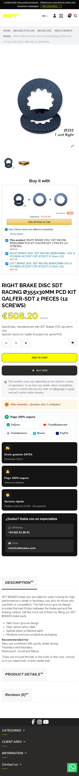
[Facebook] (33, 723)
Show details (16, 234)
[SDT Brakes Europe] (10, 16)
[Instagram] (39, 723)
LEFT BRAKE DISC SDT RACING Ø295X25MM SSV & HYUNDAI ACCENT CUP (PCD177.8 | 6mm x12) (41, 265)
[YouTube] (46, 723)
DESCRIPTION (17, 583)
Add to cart (40, 357)
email (71, 389)
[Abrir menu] (61, 16)
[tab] (39, 583)
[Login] (55, 16)
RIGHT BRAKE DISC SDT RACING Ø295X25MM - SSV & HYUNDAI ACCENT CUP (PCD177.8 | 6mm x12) (42, 255)
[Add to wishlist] (72, 343)
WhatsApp (59, 389)
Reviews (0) (15, 695)
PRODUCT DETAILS (22, 674)
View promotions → (51, 6)
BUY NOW (41, 370)
